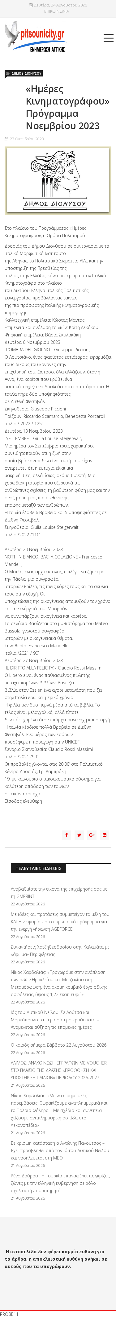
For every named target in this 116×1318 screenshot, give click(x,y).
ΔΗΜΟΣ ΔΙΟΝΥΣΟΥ (26, 73)
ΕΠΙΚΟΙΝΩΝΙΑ (56, 11)
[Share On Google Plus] (92, 835)
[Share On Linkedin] (104, 835)
